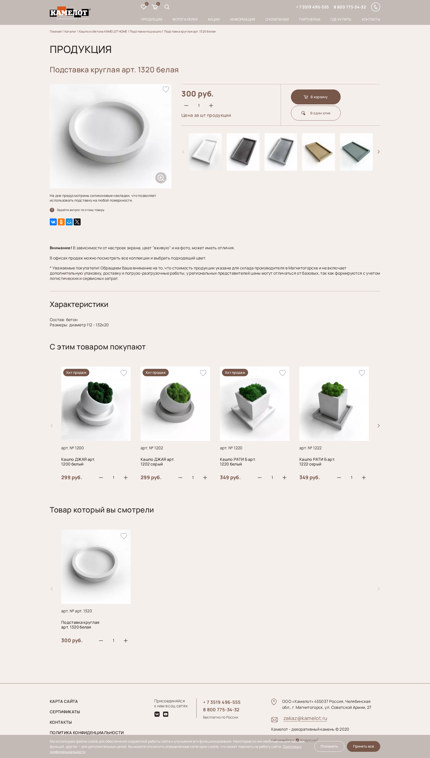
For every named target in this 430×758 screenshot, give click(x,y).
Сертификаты (65, 712)
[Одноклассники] (61, 221)
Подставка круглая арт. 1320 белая (190, 31)
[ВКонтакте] (53, 221)
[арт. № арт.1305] (318, 169)
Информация (242, 19)
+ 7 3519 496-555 (312, 7)
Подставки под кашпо (146, 31)
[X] (77, 221)
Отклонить (329, 746)
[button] (378, 151)
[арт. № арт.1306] (356, 169)
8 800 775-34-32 (350, 7)
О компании (277, 19)
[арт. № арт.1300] (205, 169)
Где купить (341, 19)
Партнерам (309, 19)
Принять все (363, 746)
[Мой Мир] (69, 221)
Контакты (371, 19)
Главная (56, 31)
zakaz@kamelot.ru (305, 718)
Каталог (70, 31)
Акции (214, 19)
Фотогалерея (185, 19)
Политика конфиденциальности (87, 732)
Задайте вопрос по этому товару (80, 210)
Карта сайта (64, 701)
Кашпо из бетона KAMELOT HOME (103, 31)
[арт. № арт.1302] (281, 169)
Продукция (151, 19)
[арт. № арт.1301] (243, 169)
